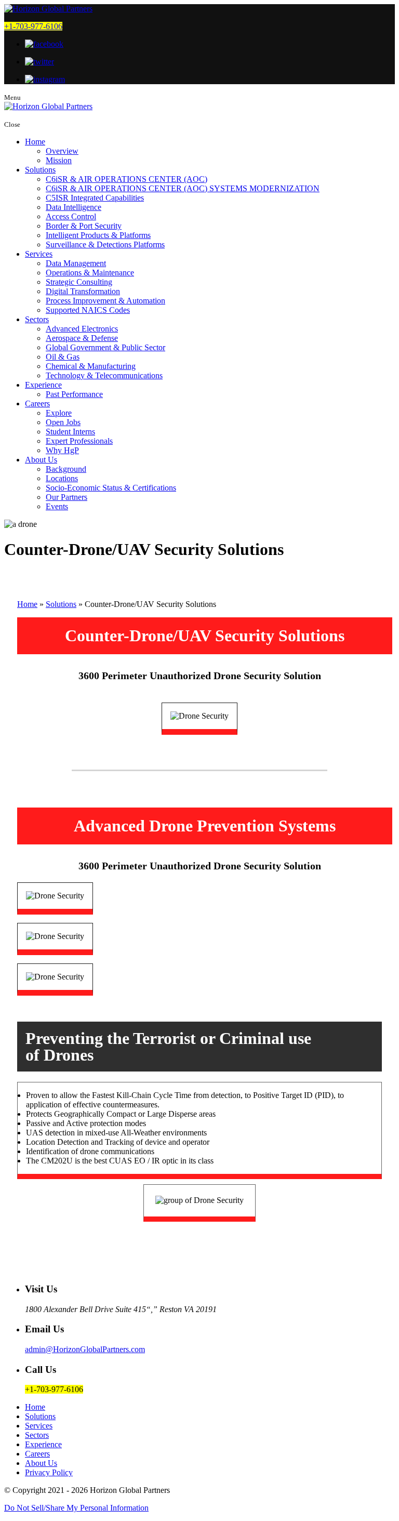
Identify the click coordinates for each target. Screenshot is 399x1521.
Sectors (37, 319)
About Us (41, 459)
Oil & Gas (62, 356)
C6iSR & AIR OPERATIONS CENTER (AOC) (126, 179)
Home (35, 141)
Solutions (40, 169)
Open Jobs (63, 422)
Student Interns (70, 431)
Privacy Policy (49, 1472)
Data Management (76, 263)
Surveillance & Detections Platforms (105, 244)
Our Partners (66, 497)
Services (38, 253)
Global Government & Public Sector (105, 347)
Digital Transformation (83, 291)
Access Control (71, 216)
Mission (59, 160)
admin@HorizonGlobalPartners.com (85, 1349)
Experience (43, 384)
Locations (62, 478)
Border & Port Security (84, 225)
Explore (59, 412)
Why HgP (62, 450)
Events (57, 506)
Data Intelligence (73, 207)
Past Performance (74, 394)
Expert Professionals (79, 441)
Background (66, 469)
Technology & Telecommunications (104, 375)
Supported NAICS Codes (88, 310)
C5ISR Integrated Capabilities (95, 197)
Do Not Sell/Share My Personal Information (76, 1507)
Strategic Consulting (79, 281)
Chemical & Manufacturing (91, 366)
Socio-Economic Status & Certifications (111, 487)
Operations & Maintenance (90, 272)
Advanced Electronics (82, 328)
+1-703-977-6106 (33, 26)
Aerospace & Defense (82, 338)
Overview (62, 151)
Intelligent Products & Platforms (98, 235)
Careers (37, 403)
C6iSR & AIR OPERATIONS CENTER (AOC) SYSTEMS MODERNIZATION (183, 188)
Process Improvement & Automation (105, 300)
